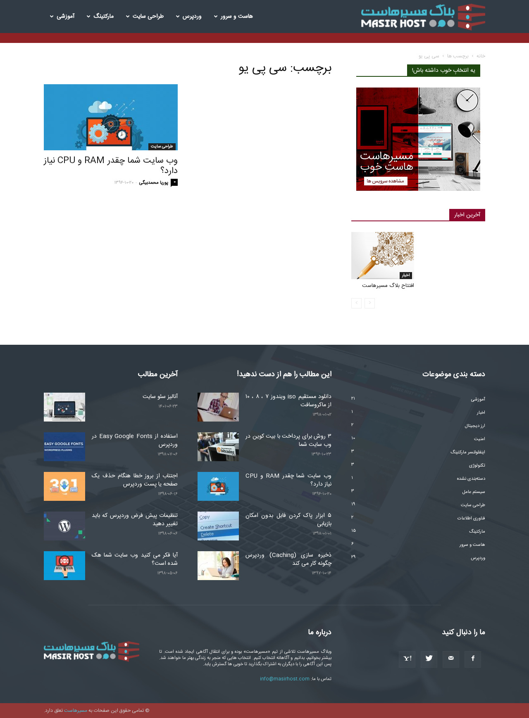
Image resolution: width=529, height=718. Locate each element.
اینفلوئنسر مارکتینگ (467, 452)
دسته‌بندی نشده (471, 479)
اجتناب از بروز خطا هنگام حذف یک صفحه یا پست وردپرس (135, 480)
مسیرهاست (75, 710)
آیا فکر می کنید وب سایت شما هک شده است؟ (135, 559)
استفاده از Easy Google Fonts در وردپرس (135, 440)
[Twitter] (429, 659)
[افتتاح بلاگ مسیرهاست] (382, 255)
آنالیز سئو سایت (160, 397)
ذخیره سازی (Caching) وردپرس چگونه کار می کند (288, 559)
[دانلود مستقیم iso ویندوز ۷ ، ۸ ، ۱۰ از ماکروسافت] (218, 407)
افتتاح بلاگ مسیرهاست (388, 285)
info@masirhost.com (285, 679)
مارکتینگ (103, 16)
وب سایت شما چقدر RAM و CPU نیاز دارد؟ (111, 166)
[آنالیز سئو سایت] (64, 407)
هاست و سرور (237, 16)
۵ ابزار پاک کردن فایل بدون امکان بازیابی (288, 520)
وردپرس (192, 16)
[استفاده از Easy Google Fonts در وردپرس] (64, 446)
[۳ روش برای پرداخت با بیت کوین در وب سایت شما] (218, 446)
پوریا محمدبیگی (153, 183)
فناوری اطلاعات (471, 518)
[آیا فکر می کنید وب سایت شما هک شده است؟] (64, 565)
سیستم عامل (473, 492)
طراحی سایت (148, 16)
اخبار (406, 275)
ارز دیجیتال (475, 426)
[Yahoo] (407, 659)
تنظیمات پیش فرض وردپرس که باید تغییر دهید (135, 520)
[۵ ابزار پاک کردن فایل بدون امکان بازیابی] (218, 526)
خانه (481, 56)
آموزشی (65, 16)
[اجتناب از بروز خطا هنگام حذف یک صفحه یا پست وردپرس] (64, 486)
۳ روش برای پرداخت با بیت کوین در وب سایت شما (288, 440)
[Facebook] (473, 659)
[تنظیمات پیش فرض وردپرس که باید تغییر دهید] (64, 526)
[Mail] (451, 659)
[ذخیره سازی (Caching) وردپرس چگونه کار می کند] (218, 565)
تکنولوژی (477, 465)
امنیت (479, 439)
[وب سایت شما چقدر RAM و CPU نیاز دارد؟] (111, 117)
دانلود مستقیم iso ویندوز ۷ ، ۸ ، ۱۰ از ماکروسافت (288, 401)
